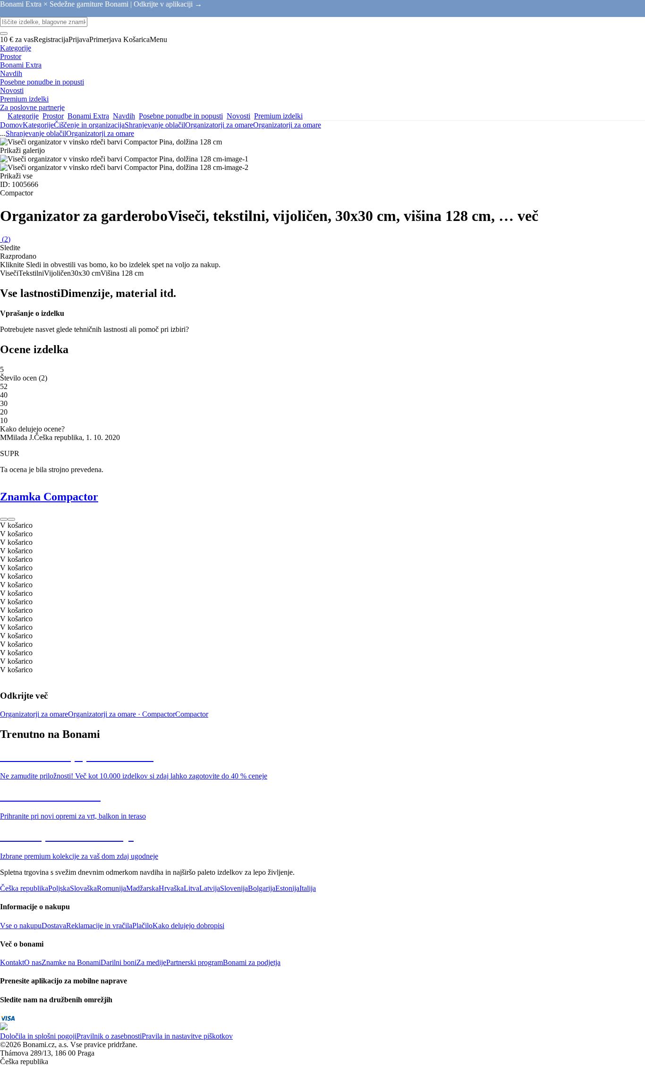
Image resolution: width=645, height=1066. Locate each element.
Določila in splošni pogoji (38, 1036)
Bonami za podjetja (251, 962)
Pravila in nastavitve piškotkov (187, 1036)
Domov (11, 125)
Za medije (151, 962)
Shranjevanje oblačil (155, 125)
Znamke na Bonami (71, 962)
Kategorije (38, 125)
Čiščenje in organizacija (89, 125)
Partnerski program (194, 962)
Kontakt (12, 962)
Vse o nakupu (21, 926)
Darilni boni (118, 962)
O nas (33, 962)
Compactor (191, 714)
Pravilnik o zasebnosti (109, 1036)
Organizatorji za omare (287, 125)
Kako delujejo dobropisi (188, 926)
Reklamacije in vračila (99, 926)
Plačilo (142, 926)
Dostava (54, 926)
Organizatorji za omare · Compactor (121, 714)
